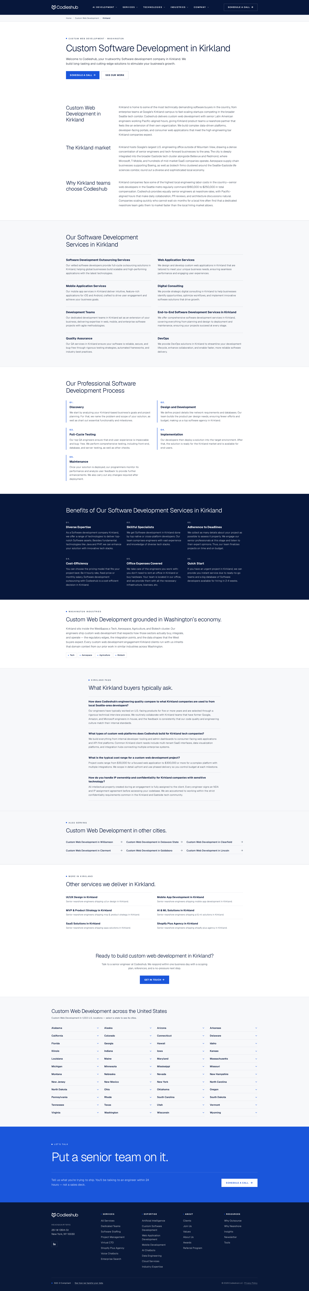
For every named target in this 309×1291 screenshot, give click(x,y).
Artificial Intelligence (153, 1220)
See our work (114, 75)
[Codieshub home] (65, 1215)
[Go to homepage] (65, 7)
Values (187, 1231)
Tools (227, 1242)
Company (200, 7)
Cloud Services (150, 1261)
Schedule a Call (83, 75)
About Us (188, 1237)
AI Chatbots (148, 1250)
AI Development (103, 7)
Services (129, 7)
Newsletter (230, 1237)
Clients (187, 1220)
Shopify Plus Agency (112, 1248)
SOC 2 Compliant (78, 1283)
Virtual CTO (107, 1242)
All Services (107, 1220)
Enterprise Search (111, 1258)
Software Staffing (111, 1231)
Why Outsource (233, 1220)
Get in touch (154, 979)
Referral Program (192, 1248)
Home (68, 18)
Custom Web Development (87, 18)
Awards (187, 1242)
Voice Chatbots (109, 1253)
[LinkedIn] (54, 1244)
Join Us (187, 1226)
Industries (178, 7)
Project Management (113, 1237)
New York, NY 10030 (63, 1234)
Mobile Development (154, 1244)
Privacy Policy (251, 1283)
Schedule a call (240, 7)
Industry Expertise (152, 1266)
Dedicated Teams (110, 1226)
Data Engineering (152, 1255)
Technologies (152, 7)
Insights (228, 1231)
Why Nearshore (232, 1226)
